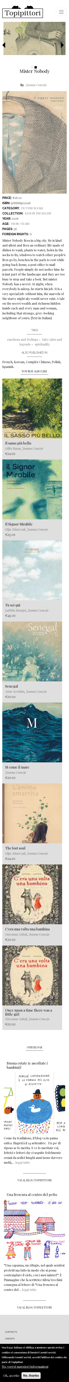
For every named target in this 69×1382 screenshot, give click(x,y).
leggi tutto (22, 1162)
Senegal (11, 686)
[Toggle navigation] (61, 12)
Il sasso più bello (18, 443)
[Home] (22, 12)
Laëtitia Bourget (15, 610)
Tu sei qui (12, 605)
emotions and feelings (22, 339)
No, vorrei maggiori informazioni (25, 1367)
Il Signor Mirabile (19, 524)
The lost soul (15, 848)
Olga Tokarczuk (15, 529)
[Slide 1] (32, 67)
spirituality (42, 344)
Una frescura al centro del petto (32, 1194)
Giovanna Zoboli (16, 934)
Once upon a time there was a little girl (28, 1012)
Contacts (11, 1332)
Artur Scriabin (14, 691)
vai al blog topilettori (34, 1307)
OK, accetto (11, 1376)
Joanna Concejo (36, 85)
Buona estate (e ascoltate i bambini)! (27, 1065)
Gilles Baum (13, 448)
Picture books (32, 208)
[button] (5, 45)
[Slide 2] (35, 67)
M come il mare (17, 767)
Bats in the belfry (38, 213)
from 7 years (20, 224)
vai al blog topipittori (35, 1180)
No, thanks (31, 1375)
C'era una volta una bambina (27, 929)
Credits (10, 1338)
